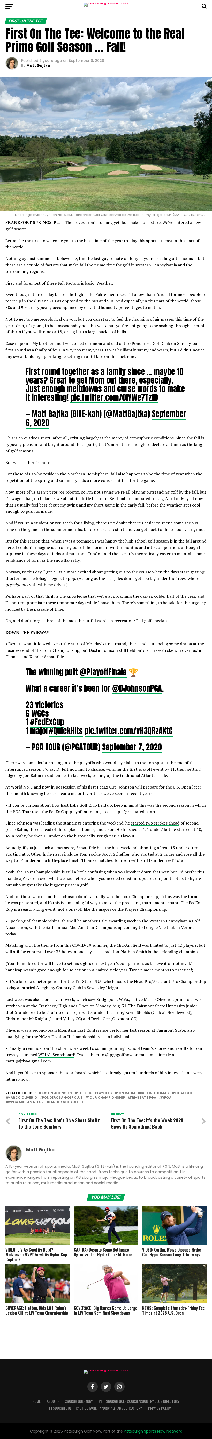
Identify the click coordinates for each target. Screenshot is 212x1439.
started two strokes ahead (155, 823)
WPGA (166, 1098)
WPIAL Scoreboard (56, 1055)
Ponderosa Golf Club (62, 1098)
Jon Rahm (126, 1093)
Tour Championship (106, 1098)
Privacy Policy (160, 1408)
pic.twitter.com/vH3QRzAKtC (129, 731)
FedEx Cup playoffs (94, 1093)
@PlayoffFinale (103, 672)
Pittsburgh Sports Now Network (153, 1431)
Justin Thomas (154, 1093)
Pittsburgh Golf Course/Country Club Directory (139, 1401)
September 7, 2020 (132, 747)
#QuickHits (66, 731)
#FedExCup (47, 722)
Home (36, 1401)
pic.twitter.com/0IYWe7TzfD (114, 397)
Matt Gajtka (38, 65)
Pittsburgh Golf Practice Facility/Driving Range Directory (94, 1408)
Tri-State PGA (143, 1098)
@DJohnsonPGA (137, 688)
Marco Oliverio (22, 1098)
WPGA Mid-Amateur (25, 1102)
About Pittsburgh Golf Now (70, 1401)
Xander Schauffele (66, 1102)
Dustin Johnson (56, 1093)
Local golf (183, 1093)
